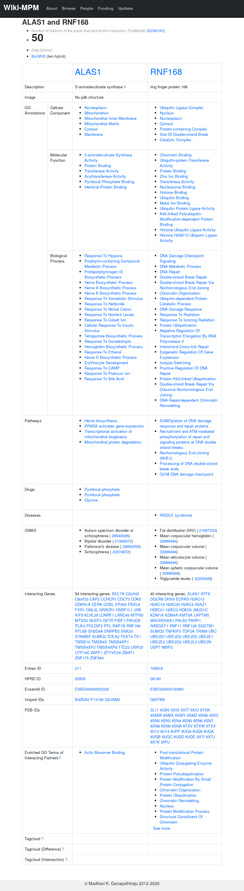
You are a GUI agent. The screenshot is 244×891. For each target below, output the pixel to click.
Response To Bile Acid (104, 378)
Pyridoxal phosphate (102, 489)
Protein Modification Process (184, 811)
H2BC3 (172, 609)
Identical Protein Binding (105, 187)
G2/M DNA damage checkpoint (186, 474)
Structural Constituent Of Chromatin (181, 819)
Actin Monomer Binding (105, 752)
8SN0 (203, 715)
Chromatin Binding (175, 155)
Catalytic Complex (175, 139)
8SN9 (166, 726)
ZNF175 (82, 658)
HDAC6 (185, 609)
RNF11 (176, 625)
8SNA (177, 726)
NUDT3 (95, 620)
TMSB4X (99, 642)
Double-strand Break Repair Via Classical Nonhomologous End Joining (187, 389)
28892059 (131, 546)
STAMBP (83, 636)
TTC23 (124, 647)
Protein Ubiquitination (178, 325)
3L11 (154, 710)
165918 (156, 668)
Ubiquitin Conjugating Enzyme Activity (186, 765)
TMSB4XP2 (85, 647)
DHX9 (170, 599)
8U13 (154, 731)
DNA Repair (170, 271)
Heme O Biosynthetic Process (111, 357)
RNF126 (190, 625)
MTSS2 (81, 620)
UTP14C (82, 652)
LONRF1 (106, 615)
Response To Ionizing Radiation (187, 320)
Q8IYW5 (157, 699)
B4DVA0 (82, 699)
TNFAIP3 (173, 631)
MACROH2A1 (162, 620)
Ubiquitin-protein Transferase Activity (184, 162)
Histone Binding (173, 192)
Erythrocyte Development (106, 362)
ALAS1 (88, 71)
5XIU (194, 710)
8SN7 (208, 720)
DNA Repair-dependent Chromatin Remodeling (189, 402)
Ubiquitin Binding (174, 197)
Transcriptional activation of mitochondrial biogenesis (108, 433)
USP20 (137, 647)
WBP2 (167, 647)
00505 (80, 678)
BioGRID (39, 56)
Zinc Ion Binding (174, 176)
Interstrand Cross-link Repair (184, 346)
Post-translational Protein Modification (181, 754)
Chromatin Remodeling (179, 800)
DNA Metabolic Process (180, 266)
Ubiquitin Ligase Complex (182, 107)
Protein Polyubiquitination (182, 774)
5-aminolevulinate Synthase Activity (108, 157)
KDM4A (171, 615)
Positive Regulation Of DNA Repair (184, 370)
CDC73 (124, 599)
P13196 (97, 699)
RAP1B (118, 625)
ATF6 (205, 593)
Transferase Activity (102, 171)
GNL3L (92, 609)
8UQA (209, 731)
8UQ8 (186, 731)
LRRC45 (122, 615)
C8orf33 (81, 599)
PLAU (80, 625)
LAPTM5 (201, 615)
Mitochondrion (97, 113)
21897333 (207, 530)
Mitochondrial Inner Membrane (111, 118)
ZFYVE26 (112, 652)
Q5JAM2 (112, 699)
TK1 (137, 636)
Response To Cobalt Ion (105, 320)
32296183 (155, 30)
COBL (109, 604)
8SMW (156, 715)
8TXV (188, 726)
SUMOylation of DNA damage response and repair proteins (185, 423)
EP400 (121, 604)
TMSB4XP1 (118, 642)
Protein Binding (98, 165)
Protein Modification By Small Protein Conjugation (185, 781)
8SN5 (187, 720)
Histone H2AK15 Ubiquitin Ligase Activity (188, 237)
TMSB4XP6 (107, 647)
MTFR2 (137, 615)
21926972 (123, 541)
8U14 (164, 731)
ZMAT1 (128, 652)
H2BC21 (157, 609)
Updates (125, 8)
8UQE (190, 736)
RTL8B (81, 631)
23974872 (120, 551)
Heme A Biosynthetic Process (111, 287)
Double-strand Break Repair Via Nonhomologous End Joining (187, 284)
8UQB (155, 736)
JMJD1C (200, 609)
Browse (69, 8)
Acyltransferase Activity (105, 176)
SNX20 (127, 631)
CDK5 (136, 599)
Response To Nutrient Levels (109, 314)
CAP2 (95, 599)
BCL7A (118, 593)
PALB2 (181, 620)
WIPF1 (97, 652)
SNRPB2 (112, 631)
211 (78, 668)
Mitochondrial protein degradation (113, 442)
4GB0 (165, 710)
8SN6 (198, 720)
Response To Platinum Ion (107, 373)
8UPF (175, 731)
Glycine (91, 500)
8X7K (155, 742)
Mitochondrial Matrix (102, 123)
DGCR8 (156, 599)
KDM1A (157, 615)
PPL (107, 625)
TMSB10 (82, 642)
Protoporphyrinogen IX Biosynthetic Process (104, 274)
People (86, 8)
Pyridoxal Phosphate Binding (109, 181)
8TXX (211, 726)
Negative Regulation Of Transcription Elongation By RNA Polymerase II (188, 336)
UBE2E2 (157, 642)
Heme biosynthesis (101, 420)
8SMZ (192, 715)
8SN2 (155, 720)
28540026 (120, 535)
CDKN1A (82, 604)
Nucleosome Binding (177, 187)
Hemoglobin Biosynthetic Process (114, 346)
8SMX (168, 715)
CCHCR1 (108, 599)
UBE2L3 (190, 642)
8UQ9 (197, 731)
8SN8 (155, 726)
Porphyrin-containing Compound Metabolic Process (112, 263)
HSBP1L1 (124, 609)
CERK (97, 604)
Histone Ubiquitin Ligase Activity (188, 229)
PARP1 (194, 620)
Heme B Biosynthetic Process (111, 293)
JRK (137, 609)
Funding (105, 8)
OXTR (108, 620)
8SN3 (166, 720)
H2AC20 (173, 604)
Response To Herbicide (104, 304)
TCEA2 (113, 636)
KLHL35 (91, 615)
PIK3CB (133, 620)
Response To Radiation (180, 314)
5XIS (175, 710)
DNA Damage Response (181, 309)
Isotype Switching (175, 362)
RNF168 (166, 71)
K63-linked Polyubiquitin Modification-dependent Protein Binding (186, 219)
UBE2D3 (189, 636)
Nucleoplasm (96, 107)
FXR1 (80, 609)
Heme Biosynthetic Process (109, 282)
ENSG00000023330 (92, 689)
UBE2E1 (205, 636)
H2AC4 (187, 604)
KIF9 (79, 615)
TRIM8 (201, 631)
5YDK (205, 710)
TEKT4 (127, 636)
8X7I (201, 736)
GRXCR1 (107, 609)
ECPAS (182, 599)
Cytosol (91, 129)
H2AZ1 (201, 604)
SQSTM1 (206, 625)
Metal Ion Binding (175, 203)
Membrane (94, 134)
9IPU (165, 742)
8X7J (210, 736)
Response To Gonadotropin (108, 341)
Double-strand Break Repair (183, 277)
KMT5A (186, 615)
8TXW (199, 726)
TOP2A (188, 631)
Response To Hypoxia (103, 255)
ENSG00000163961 (167, 689)
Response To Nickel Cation (108, 309)
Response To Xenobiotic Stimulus (114, 298)
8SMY (180, 715)
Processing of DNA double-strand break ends (188, 466)
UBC (213, 631)
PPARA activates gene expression (114, 426)
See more (161, 828)
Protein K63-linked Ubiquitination (188, 378)
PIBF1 (119, 620)
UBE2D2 (173, 636)
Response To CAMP (102, 368)
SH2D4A (95, 631)
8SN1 (214, 715)
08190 (155, 678)
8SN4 (176, 720)
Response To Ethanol (103, 352)
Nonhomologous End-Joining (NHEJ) (184, 455)
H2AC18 (157, 604)
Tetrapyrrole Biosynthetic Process (114, 336)
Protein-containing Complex (183, 129)
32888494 (168, 541)
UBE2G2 (174, 642)
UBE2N (204, 642)
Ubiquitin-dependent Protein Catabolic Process (183, 301)
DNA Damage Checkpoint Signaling (182, 258)
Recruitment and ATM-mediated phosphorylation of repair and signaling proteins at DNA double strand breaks (188, 439)
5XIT (185, 710)
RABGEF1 (159, 625)
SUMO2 (99, 636)
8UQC (167, 736)
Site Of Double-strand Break (184, 134)
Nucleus (167, 113)
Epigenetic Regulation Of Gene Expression (186, 354)
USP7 (155, 647)
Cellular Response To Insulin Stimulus (109, 327)
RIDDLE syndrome (176, 515)
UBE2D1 (157, 636)
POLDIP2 (94, 625)
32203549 (202, 578)
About (51, 8)
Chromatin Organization (180, 293)
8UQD (178, 736)
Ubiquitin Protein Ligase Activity (187, 208)
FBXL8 (134, 604)
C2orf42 (132, 593)
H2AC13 (197, 599)
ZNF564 (97, 658)
